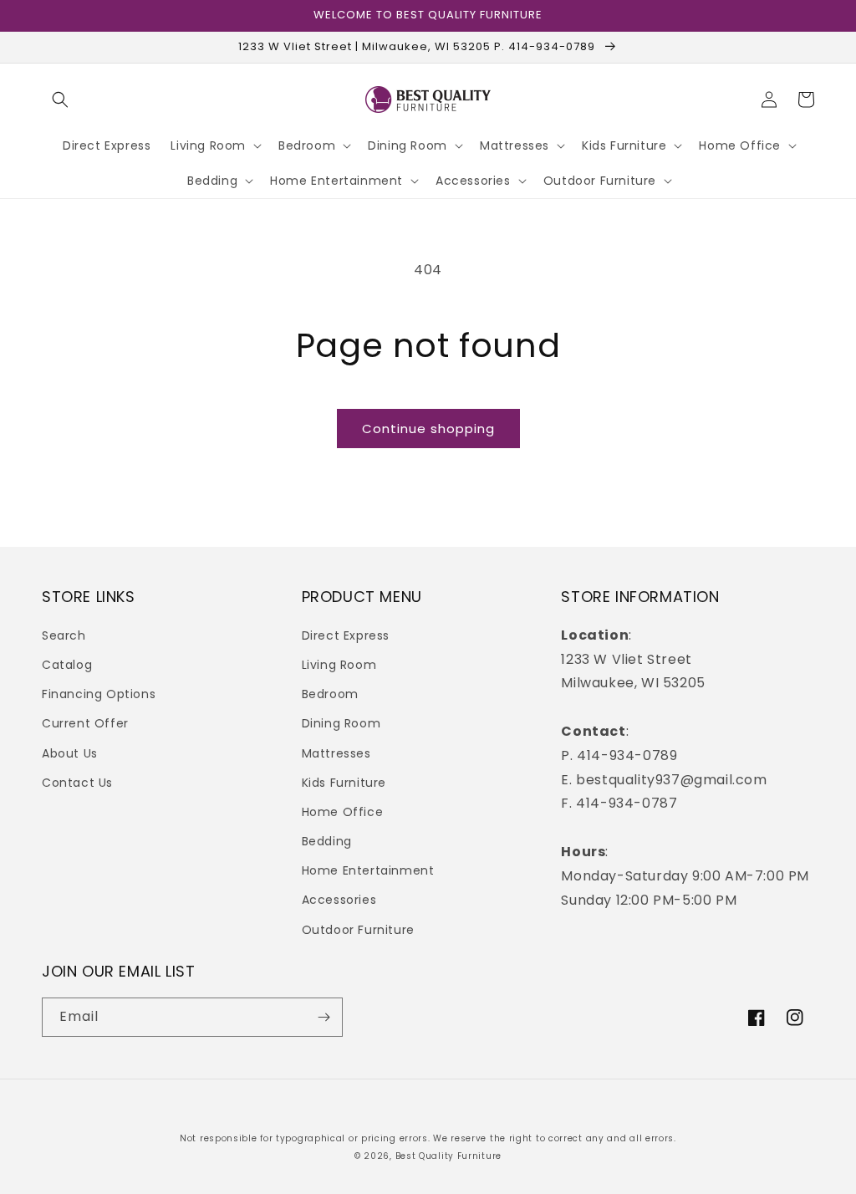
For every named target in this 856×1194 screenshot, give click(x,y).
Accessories (339, 899)
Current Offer (85, 723)
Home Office (343, 812)
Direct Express (346, 635)
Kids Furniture (344, 782)
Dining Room (341, 723)
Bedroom (330, 694)
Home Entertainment (368, 870)
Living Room (339, 664)
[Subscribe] (323, 1017)
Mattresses (336, 753)
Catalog (67, 664)
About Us (70, 753)
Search (64, 635)
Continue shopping (428, 428)
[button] (60, 99)
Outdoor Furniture (358, 929)
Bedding (327, 841)
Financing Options (98, 694)
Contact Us (77, 782)
